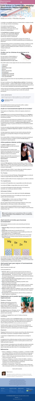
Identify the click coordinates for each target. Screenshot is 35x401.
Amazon (26, 327)
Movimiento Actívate (5, 2)
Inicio (9, 18)
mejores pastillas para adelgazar (20, 322)
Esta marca (20, 326)
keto (10, 271)
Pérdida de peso (19, 18)
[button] (21, 2)
